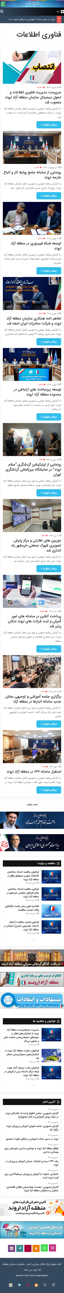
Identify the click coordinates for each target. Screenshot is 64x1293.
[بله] (19, 1248)
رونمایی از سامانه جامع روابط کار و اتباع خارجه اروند (32, 175)
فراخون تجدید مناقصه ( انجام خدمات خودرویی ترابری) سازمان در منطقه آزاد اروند (21, 925)
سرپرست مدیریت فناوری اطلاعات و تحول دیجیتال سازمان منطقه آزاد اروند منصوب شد (33, 97)
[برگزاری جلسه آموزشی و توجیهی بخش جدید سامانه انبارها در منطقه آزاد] (32, 671)
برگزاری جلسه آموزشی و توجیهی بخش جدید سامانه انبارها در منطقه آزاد (33, 699)
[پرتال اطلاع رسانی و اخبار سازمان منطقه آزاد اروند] (32, 4)
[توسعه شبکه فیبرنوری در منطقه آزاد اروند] (32, 218)
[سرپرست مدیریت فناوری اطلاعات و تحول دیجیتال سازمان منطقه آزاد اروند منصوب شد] (32, 67)
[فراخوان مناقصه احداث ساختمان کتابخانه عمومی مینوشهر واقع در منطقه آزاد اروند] (51, 877)
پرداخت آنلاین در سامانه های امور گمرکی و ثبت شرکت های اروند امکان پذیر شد (34, 621)
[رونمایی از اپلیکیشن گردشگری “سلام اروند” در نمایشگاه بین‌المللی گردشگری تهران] (32, 439)
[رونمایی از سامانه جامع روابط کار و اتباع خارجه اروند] (32, 147)
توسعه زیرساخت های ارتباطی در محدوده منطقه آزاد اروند (37, 392)
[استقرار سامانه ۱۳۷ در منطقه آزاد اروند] (32, 746)
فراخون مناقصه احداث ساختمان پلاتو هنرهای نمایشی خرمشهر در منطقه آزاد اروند (23, 893)
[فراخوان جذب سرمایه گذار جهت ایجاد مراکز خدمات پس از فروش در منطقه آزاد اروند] (51, 1072)
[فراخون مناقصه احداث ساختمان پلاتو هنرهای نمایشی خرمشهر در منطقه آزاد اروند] (51, 894)
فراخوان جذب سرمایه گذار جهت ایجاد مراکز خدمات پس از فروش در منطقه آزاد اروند (21, 1071)
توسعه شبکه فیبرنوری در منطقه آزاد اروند (36, 246)
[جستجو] (2, 11)
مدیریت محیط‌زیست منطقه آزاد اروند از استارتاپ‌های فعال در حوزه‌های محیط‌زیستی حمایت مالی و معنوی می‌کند (21, 1035)
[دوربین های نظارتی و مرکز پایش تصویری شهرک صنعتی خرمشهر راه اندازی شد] (32, 515)
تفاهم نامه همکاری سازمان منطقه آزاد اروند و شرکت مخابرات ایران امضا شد (33, 321)
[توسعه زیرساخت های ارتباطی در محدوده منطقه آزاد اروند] (32, 364)
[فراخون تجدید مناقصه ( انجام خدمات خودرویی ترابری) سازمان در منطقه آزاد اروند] (51, 927)
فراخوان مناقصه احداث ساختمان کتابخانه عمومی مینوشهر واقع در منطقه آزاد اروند (23, 875)
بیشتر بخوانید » (49, 125)
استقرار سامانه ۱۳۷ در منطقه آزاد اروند (34, 771)
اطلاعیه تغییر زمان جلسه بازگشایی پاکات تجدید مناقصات (22, 908)
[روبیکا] (11, 1248)
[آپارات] (27, 1248)
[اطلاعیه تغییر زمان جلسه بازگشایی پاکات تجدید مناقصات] (51, 911)
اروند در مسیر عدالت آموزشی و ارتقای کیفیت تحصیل (29, 19)
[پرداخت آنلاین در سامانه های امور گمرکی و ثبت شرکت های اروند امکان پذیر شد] (32, 591)
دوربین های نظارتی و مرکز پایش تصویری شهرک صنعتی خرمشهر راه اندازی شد (36, 545)
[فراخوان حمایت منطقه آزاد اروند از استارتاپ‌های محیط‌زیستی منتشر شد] (51, 1055)
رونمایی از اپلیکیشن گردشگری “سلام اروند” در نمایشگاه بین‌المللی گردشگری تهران (33, 469)
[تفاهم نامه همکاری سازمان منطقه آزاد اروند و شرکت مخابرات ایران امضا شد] (32, 293)
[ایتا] (36, 1248)
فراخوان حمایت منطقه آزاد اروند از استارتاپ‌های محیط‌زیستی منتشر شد (22, 1054)
